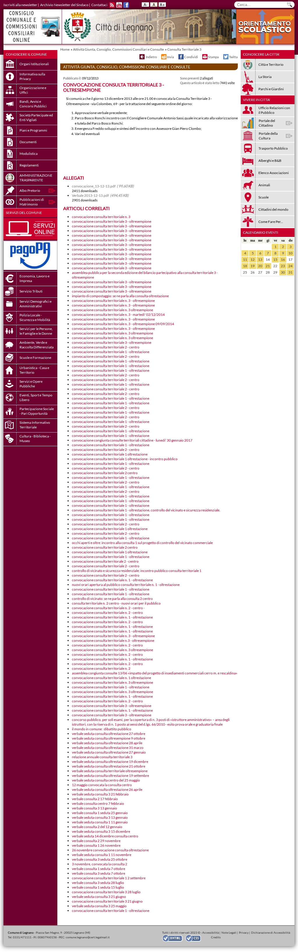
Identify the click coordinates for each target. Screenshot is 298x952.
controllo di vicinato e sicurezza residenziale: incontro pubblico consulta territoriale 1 (136, 570)
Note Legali (228, 932)
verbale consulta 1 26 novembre (96, 845)
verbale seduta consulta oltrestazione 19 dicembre (110, 761)
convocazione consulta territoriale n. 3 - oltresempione (113, 300)
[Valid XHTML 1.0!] (173, 938)
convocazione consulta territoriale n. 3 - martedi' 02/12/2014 (118, 314)
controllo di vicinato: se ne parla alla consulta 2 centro (112, 598)
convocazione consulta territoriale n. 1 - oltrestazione (112, 580)
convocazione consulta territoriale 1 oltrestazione (110, 454)
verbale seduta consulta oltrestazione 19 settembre (110, 775)
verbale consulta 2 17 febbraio (95, 799)
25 (245, 272)
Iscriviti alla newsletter (20, 5)
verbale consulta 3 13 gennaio (94, 808)
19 (253, 266)
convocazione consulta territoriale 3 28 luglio (106, 892)
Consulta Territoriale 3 (184, 49)
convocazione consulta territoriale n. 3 (101, 216)
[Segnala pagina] (163, 57)
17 (290, 259)
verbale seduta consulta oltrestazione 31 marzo (107, 747)
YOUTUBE (119, 5)
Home (65, 49)
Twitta (233, 57)
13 (260, 259)
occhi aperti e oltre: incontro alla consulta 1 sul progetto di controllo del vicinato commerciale (142, 542)
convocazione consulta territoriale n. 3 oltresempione (112, 310)
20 (260, 266)
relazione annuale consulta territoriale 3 (102, 757)
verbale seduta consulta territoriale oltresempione (110, 771)
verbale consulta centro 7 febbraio (98, 803)
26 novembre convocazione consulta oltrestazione (110, 850)
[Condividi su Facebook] (180, 57)
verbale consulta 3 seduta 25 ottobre (99, 859)
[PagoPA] (30, 269)
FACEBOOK (126, 5)
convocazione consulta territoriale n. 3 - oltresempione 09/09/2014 (123, 324)
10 (290, 253)
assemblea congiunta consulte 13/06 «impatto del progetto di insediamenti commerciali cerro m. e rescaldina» (154, 673)
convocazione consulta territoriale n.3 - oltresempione (113, 640)
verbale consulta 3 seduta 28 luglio (98, 882)
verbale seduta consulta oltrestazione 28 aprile (107, 743)
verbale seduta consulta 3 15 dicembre (101, 831)
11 (245, 259)
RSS (112, 5)
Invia (170, 57)
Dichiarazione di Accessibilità (270, 932)
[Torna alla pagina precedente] (141, 57)
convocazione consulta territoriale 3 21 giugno (107, 901)
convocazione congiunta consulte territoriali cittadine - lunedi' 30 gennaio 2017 (132, 440)
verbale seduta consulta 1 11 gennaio (100, 822)
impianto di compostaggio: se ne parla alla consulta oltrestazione (120, 296)
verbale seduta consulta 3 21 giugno (99, 896)
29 (275, 272)
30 (283, 272)
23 (283, 266)
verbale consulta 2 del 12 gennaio (97, 827)
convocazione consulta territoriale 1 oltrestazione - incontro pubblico (125, 459)
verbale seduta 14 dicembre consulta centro (105, 836)
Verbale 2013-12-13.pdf (100, 195)
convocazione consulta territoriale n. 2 (101, 668)
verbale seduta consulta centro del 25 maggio (106, 780)
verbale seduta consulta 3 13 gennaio (100, 817)
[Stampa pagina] (204, 57)
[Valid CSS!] (195, 938)
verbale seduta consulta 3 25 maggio (99, 906)
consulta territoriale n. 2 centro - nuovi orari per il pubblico (116, 603)
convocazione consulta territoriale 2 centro (105, 473)
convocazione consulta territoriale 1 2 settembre (109, 878)
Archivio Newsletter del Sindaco (64, 5)
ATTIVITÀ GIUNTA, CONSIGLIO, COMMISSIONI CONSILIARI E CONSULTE (126, 67)
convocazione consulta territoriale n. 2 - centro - (108, 608)
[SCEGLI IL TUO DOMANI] (265, 42)
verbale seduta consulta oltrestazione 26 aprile (107, 789)
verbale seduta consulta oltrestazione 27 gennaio (109, 752)
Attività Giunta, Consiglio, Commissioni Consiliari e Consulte (118, 49)
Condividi (191, 57)
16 (283, 259)
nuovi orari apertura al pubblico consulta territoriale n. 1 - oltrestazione (126, 584)
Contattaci (99, 5)
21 (268, 266)
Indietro (151, 57)
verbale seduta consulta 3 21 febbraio (100, 794)
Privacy (244, 932)
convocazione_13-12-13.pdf (103, 186)
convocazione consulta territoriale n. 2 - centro (107, 612)
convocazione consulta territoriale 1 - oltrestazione (110, 352)
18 (245, 266)
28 (268, 272)
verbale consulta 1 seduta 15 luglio (98, 887)
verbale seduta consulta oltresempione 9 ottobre (108, 738)
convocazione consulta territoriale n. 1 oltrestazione (111, 678)
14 (268, 259)
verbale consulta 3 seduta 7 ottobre (98, 873)
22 (275, 266)
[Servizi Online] (30, 238)
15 (275, 259)
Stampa (213, 57)
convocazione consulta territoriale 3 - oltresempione (111, 221)
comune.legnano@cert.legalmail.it (88, 937)
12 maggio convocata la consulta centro (102, 785)
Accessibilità (210, 932)
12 (253, 259)
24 (290, 266)
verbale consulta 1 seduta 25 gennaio (100, 813)
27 (260, 272)
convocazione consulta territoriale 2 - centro (105, 347)
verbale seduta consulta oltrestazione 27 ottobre (108, 733)
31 (290, 272)
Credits (216, 937)
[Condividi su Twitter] (225, 57)
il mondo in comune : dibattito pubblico (101, 729)
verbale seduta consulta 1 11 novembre (101, 854)
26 (253, 272)
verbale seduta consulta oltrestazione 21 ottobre (108, 766)
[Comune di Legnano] (149, 26)
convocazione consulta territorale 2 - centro (105, 561)
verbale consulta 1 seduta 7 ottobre (98, 868)
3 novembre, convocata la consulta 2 (99, 864)
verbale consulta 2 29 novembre (96, 840)
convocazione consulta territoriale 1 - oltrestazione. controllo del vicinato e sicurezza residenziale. (146, 510)
